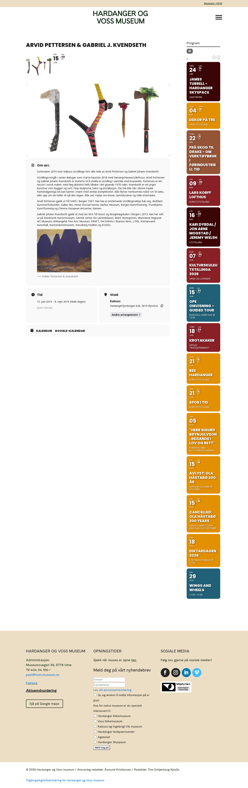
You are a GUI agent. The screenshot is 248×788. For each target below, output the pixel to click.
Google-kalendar (70, 331)
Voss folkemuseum (109, 721)
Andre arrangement (125, 314)
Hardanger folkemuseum (114, 716)
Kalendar (44, 331)
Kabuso (115, 301)
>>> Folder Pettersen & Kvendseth (57, 276)
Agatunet (103, 737)
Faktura (31, 683)
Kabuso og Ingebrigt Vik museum (119, 726)
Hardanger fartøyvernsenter (116, 731)
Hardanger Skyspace (111, 742)
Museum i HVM (213, 3)
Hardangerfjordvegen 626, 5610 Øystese (134, 305)
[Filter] (190, 51)
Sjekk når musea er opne (115, 660)
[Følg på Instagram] (175, 672)
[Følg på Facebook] (165, 672)
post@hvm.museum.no (42, 675)
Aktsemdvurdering (41, 690)
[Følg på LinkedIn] (186, 672)
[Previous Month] (214, 57)
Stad (114, 294)
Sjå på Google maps (44, 703)
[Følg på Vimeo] (196, 672)
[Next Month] (218, 57)
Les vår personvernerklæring (112, 690)
